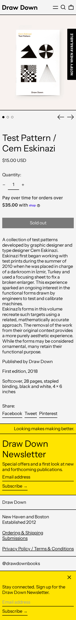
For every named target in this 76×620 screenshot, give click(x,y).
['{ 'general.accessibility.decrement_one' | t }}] (4, 185)
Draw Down (14, 502)
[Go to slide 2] (8, 117)
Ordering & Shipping (22, 533)
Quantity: (11, 174)
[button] (63, 7)
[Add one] (23, 185)
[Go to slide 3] (12, 117)
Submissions (15, 538)
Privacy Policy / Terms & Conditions (38, 548)
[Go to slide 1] (3, 117)
